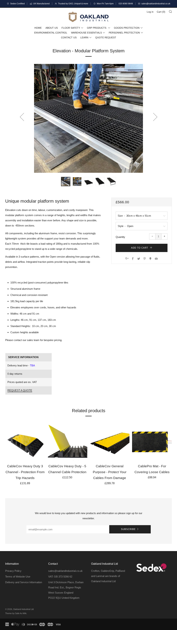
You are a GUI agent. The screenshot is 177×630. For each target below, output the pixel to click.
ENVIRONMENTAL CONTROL (50, 32)
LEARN (84, 37)
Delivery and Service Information (23, 582)
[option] (88, 118)
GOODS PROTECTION (126, 27)
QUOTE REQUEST (105, 37)
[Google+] (127, 258)
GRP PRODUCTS (97, 27)
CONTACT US (69, 37)
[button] (65, 181)
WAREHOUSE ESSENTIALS (86, 32)
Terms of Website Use (17, 576)
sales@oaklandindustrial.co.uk (65, 570)
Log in (150, 11)
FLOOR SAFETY (71, 27)
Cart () (161, 11)
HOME (38, 27)
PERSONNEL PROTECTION (124, 32)
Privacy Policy (13, 570)
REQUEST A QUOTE (19, 390)
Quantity (120, 236)
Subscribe (128, 529)
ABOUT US (51, 27)
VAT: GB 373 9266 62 (60, 576)
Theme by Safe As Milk (15, 613)
